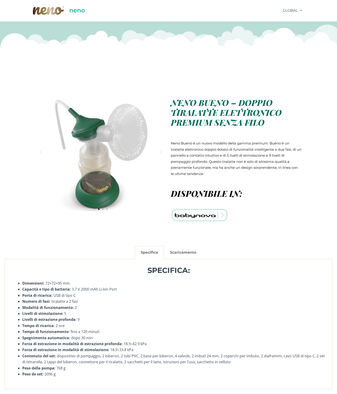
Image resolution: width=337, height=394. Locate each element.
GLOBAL (290, 10)
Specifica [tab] (149, 252)
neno (77, 10)
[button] (300, 10)
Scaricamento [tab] (183, 252)
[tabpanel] (168, 324)
